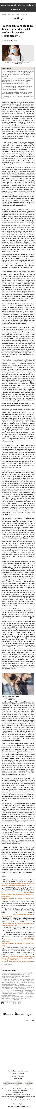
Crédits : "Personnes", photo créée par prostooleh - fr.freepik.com (10, 698)
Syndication (28, 1100)
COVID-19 (24, 14)
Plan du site (18, 1100)
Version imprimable (21, 1014)
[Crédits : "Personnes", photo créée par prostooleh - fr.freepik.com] (18, 674)
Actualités (11, 14)
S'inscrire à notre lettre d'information (18, 1071)
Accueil (3, 14)
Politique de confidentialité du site (18, 1106)
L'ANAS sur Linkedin (18, 1076)
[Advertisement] (17, 1046)
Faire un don (18, 1078)
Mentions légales (18, 1104)
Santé (17, 14)
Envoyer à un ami (9, 1014)
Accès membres (9, 1100)
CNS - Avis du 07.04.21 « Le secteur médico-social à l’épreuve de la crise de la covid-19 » (17, 92)
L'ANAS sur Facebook (18, 1073)
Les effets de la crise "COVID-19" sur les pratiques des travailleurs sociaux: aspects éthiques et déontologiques (17, 998)
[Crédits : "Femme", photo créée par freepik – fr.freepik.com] (18, 45)
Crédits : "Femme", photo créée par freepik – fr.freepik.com (18, 62)
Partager (31, 1014)
